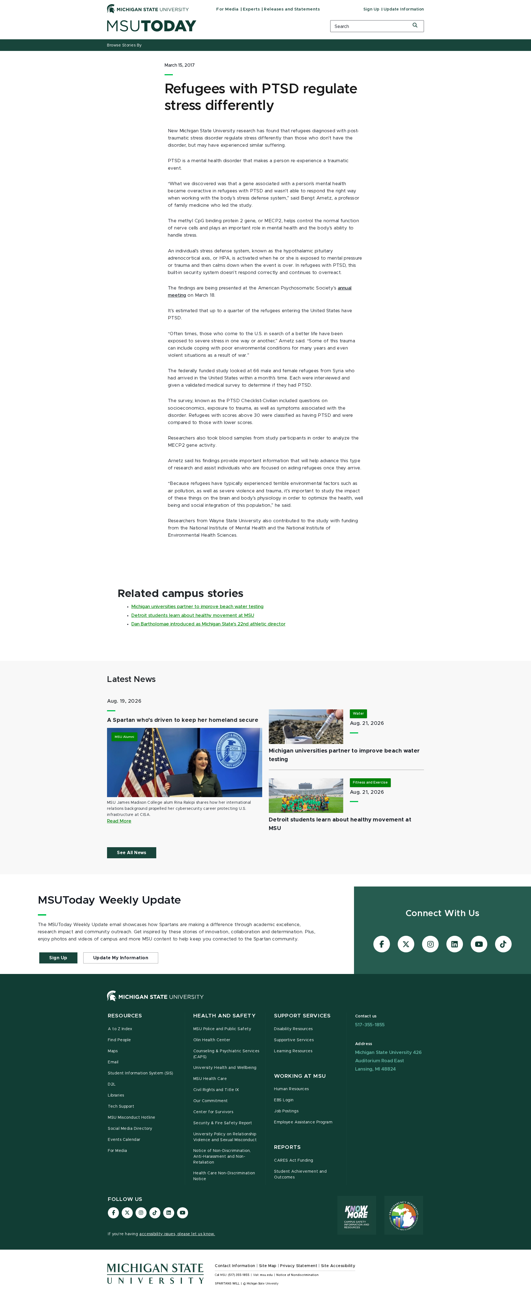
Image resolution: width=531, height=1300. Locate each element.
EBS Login (284, 1100)
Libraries (116, 1095)
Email (113, 1062)
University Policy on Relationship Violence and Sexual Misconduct (225, 1137)
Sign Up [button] (58, 958)
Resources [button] (125, 1016)
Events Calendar (124, 1140)
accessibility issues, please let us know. (177, 1234)
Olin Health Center (212, 1040)
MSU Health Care (210, 1079)
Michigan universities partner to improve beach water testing (197, 606)
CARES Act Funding (293, 1160)
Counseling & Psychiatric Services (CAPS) (226, 1054)
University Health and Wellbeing (225, 1068)
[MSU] (155, 1001)
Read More (119, 821)
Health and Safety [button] (224, 1016)
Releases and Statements (292, 9)
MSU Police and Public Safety (222, 1029)
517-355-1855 (370, 1024)
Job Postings (286, 1111)
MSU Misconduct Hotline (131, 1118)
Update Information (404, 9)
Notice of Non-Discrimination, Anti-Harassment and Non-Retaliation (222, 1156)
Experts (251, 9)
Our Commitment (210, 1101)
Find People (119, 1040)
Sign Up (371, 9)
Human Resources (291, 1089)
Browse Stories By (124, 45)
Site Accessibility (338, 1266)
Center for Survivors (213, 1112)
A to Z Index (120, 1029)
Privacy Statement (298, 1266)
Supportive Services (294, 1040)
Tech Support (121, 1106)
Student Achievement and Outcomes (300, 1174)
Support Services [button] (302, 1016)
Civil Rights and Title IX (216, 1090)
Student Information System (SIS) (140, 1073)
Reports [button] (287, 1147)
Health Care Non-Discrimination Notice (224, 1176)
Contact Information (235, 1266)
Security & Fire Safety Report (222, 1123)
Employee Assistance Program (303, 1122)
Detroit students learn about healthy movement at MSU (192, 615)
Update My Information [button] (121, 958)
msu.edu (266, 1275)
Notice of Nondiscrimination (297, 1275)
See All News (131, 853)
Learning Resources (293, 1051)
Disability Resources (293, 1029)
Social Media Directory (130, 1129)
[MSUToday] (211, 26)
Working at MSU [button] (300, 1076)
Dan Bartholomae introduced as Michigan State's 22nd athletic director (208, 624)
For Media (227, 9)
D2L (112, 1084)
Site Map (268, 1266)
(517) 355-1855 (239, 1275)
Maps (113, 1051)
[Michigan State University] (148, 8)
